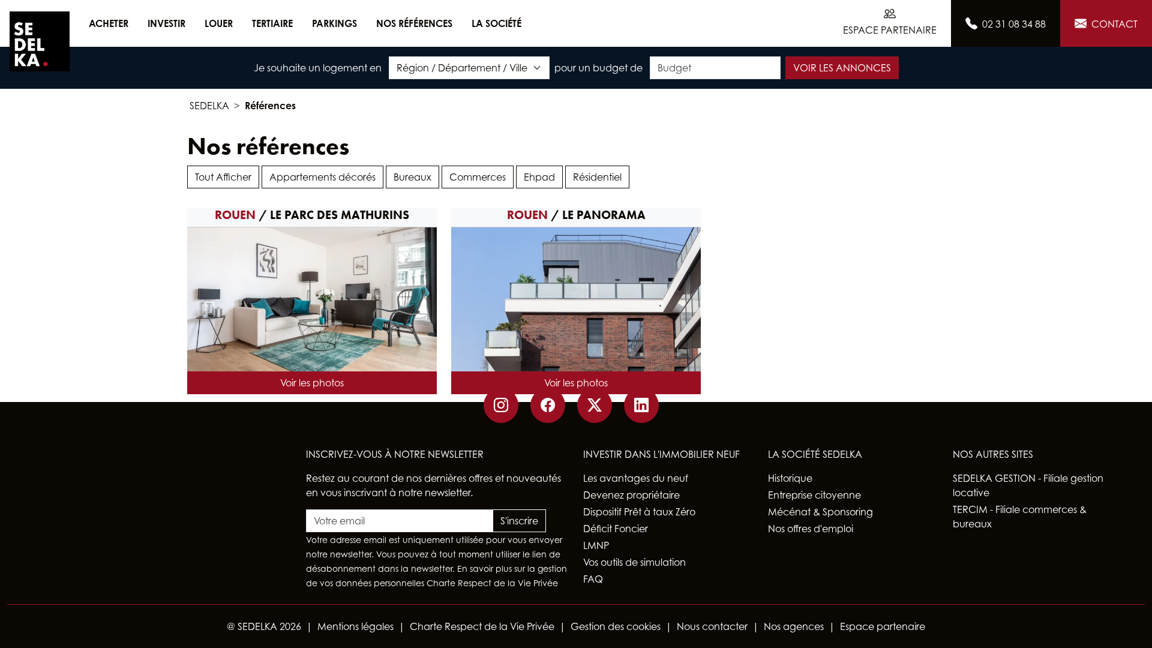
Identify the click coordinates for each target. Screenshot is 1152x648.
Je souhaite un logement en (318, 68)
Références (270, 106)
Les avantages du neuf (635, 478)
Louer (219, 23)
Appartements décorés (322, 177)
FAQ (593, 579)
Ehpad (539, 177)
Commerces (477, 177)
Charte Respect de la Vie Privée (492, 583)
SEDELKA (209, 106)
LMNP (596, 545)
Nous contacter (712, 626)
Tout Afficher (223, 177)
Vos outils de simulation (634, 562)
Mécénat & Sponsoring (820, 512)
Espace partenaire (882, 626)
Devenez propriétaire (631, 495)
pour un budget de (598, 68)
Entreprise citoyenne (814, 495)
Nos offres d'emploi (810, 529)
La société (496, 23)
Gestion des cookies (616, 626)
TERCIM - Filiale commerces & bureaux (1020, 516)
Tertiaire (272, 23)
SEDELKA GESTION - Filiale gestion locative (1028, 485)
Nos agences (794, 626)
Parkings (334, 23)
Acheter (108, 23)
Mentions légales (355, 626)
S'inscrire (519, 521)
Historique (790, 478)
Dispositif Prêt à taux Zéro (639, 512)
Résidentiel (597, 177)
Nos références (414, 23)
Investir (166, 23)
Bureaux (412, 177)
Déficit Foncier (615, 529)
